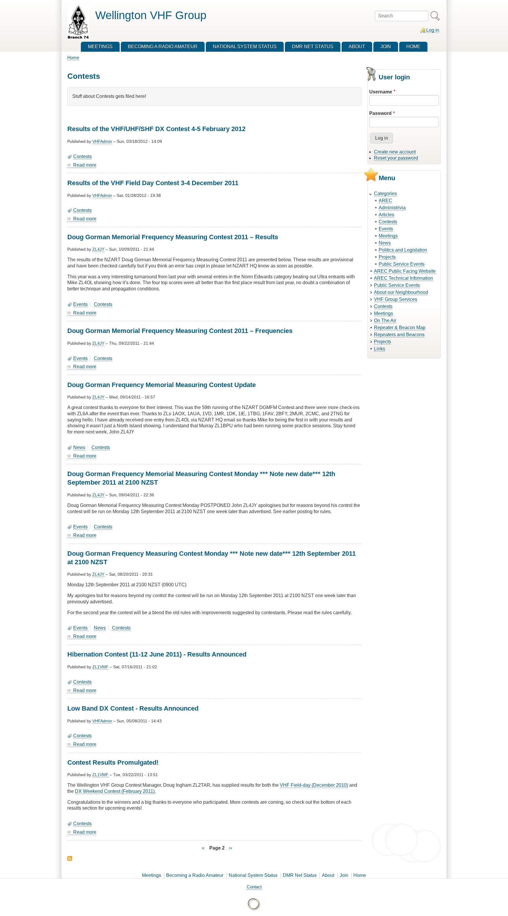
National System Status (253, 875)
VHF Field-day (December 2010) (314, 785)
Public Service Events (402, 264)
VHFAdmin (102, 141)
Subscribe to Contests (69, 858)
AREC (385, 200)
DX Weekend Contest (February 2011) (115, 791)
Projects (387, 256)
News (79, 447)
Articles (386, 214)
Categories (385, 193)
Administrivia (392, 207)
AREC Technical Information (403, 278)
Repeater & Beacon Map (399, 327)
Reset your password (396, 157)
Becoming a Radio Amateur (194, 875)
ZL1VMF (100, 666)
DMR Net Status (300, 875)
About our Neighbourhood (401, 292)
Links (379, 348)
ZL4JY (98, 249)
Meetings (388, 235)
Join (344, 875)
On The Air (385, 320)
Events (80, 304)
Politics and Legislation (403, 249)
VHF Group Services (395, 299)
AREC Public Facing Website (405, 271)
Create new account (395, 151)
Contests (82, 156)
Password (380, 113)
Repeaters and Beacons (399, 334)
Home (73, 57)
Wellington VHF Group (150, 15)
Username (380, 91)
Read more (84, 165)
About (328, 875)
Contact (254, 886)
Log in (432, 30)
